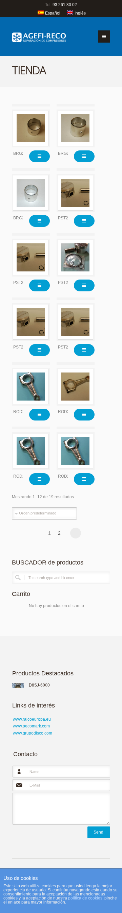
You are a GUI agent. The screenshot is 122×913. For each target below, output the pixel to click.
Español (52, 13)
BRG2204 (22, 153)
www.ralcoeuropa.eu (32, 719)
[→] (75, 533)
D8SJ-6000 (39, 685)
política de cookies (85, 898)
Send (98, 832)
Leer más (39, 156)
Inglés (80, 13)
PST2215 (66, 218)
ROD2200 (22, 411)
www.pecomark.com (31, 726)
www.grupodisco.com (32, 733)
